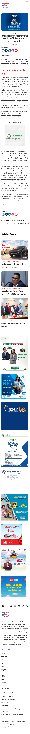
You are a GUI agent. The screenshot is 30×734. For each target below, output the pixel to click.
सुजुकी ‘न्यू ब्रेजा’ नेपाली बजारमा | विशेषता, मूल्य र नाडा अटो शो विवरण (14, 266)
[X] (6, 50)
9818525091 (5, 706)
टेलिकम (3, 660)
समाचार (17, 261)
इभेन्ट (5, 261)
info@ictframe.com (7, 696)
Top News (4, 288)
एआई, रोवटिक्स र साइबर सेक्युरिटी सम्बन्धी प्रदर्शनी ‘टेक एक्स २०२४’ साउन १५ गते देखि (15, 38)
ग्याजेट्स (4, 666)
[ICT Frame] (5, 9)
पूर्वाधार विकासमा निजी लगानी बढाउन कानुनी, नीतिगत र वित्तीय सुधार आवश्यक (14, 293)
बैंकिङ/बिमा (9, 288)
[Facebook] (3, 50)
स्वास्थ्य (3, 673)
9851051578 (5, 703)
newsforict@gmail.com (8, 699)
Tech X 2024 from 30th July (13, 72)
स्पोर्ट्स (3, 676)
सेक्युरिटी (4, 670)
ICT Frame (15, 44)
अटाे (2, 261)
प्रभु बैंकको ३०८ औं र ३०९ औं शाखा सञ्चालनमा (15, 221)
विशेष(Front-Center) (10, 261)
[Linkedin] (9, 50)
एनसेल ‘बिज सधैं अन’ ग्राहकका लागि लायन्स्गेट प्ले (14, 223)
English (4, 683)
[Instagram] (12, 50)
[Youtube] (16, 50)
